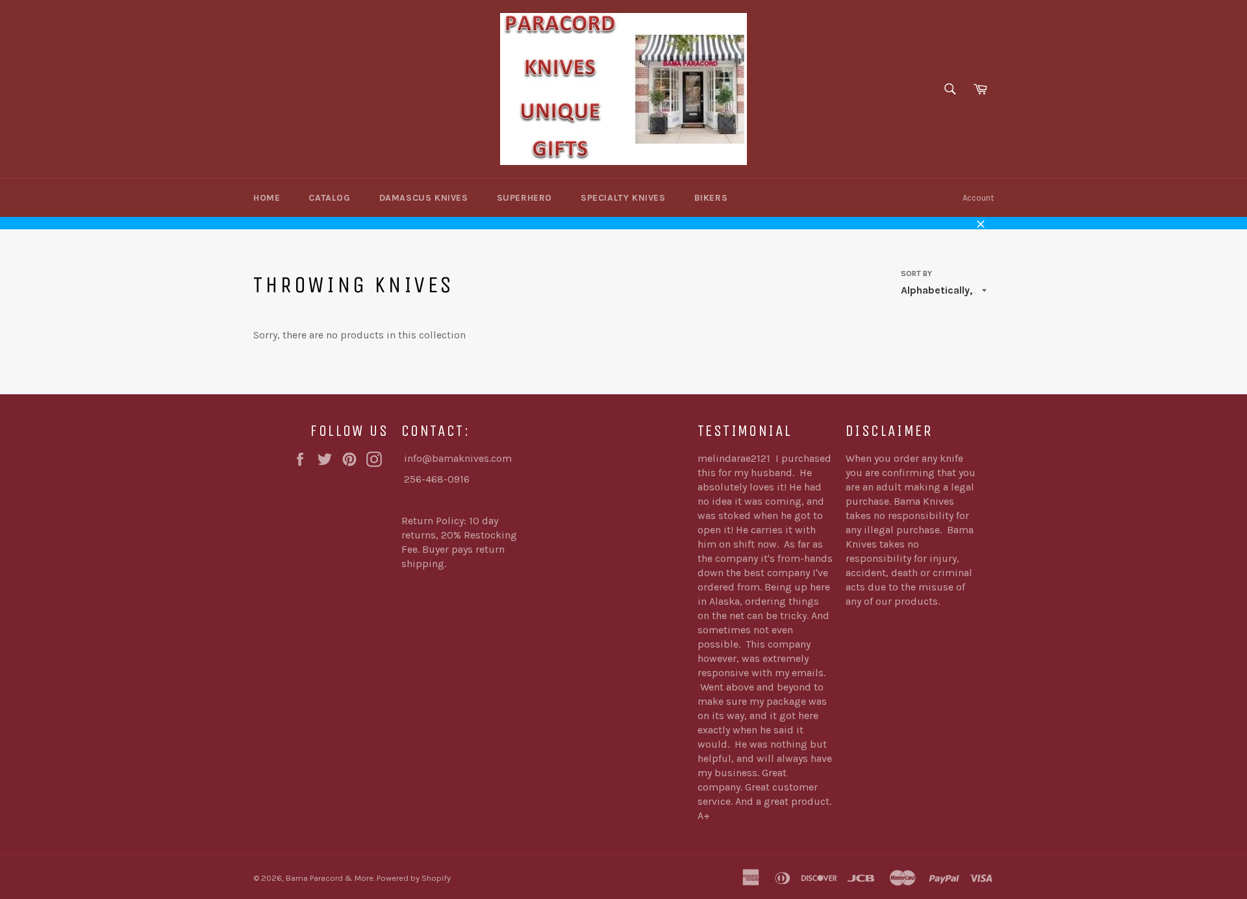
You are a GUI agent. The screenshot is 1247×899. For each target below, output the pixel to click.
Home (266, 197)
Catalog (329, 197)
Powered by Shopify (414, 878)
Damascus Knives (423, 197)
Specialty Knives (623, 197)
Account (978, 198)
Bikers (711, 197)
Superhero (524, 197)
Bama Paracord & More (329, 878)
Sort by (916, 273)
